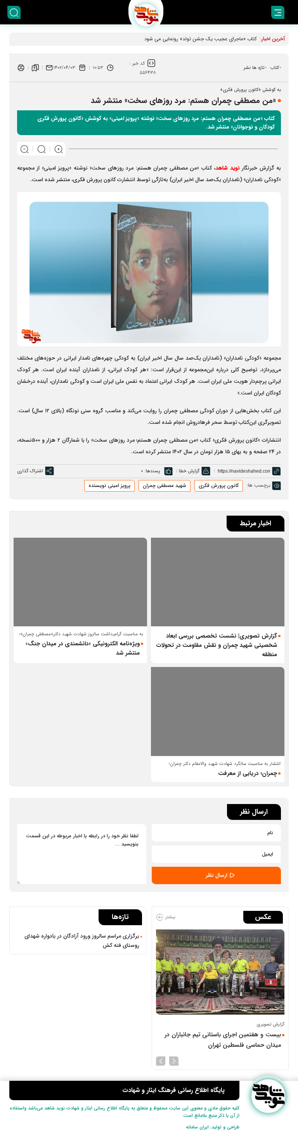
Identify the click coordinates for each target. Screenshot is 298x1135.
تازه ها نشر (254, 67)
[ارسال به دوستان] (49, 67)
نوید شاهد (227, 168)
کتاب (274, 67)
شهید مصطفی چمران (164, 486)
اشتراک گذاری (30, 471)
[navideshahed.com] (268, 1096)
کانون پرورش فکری (219, 486)
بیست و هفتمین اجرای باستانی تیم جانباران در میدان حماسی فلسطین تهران (223, 1040)
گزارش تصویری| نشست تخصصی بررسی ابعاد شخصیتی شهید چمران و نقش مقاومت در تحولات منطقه (216, 645)
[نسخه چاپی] (21, 67)
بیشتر (169, 917)
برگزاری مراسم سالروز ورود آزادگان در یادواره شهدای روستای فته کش (81, 941)
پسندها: (152, 471)
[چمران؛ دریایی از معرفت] (217, 711)
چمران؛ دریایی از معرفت (247, 773)
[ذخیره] (35, 67)
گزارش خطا (189, 471)
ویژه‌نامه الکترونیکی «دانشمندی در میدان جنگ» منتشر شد (83, 648)
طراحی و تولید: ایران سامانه (212, 1127)
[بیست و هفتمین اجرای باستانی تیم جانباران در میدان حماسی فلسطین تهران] (220, 972)
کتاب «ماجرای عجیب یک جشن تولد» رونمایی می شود (200, 39)
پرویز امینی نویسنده (109, 486)
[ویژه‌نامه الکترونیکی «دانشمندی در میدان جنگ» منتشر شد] (80, 582)
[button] (173, 1060)
